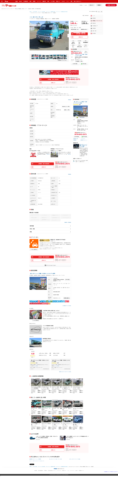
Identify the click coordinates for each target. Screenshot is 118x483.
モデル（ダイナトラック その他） (75, 459)
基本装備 (32, 225)
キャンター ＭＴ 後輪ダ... (57, 409)
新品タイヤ (58, 1)
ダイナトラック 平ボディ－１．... (46, 424)
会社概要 (35, 470)
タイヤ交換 (52, 1)
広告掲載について (81, 470)
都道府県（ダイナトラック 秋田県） (35, 459)
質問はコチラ (64, 470)
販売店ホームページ (84, 140)
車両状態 (94, 18)
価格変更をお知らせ (84, 29)
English (81, 5)
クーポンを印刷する (36, 320)
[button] (30, 384)
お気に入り (91, 5)
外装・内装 (32, 228)
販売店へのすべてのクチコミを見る (65, 371)
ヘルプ (86, 5)
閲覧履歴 (99, 5)
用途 (31, 231)
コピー (80, 123)
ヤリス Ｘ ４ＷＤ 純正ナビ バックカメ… (57, 387)
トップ (94, 15)
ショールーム (83, 138)
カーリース (39, 1)
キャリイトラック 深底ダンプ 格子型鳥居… (36, 387)
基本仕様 (94, 23)
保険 (71, 1)
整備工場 (44, 1)
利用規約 (45, 470)
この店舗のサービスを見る (66, 305)
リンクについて (59, 470)
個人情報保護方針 (40, 470)
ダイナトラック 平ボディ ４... (36, 409)
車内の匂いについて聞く (66, 106)
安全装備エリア (95, 25)
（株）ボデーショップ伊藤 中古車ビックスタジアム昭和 (42, 273)
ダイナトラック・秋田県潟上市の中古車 (61, 11)
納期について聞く (67, 109)
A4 (98, 11)
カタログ (63, 1)
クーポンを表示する (34, 249)
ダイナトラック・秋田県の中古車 (50, 11)
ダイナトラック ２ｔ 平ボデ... (46, 409)
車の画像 (94, 33)
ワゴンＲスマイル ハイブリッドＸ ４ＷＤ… (78, 387)
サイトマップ (72, 470)
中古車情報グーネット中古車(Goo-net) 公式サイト (111, 471)
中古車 (30, 11)
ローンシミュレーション (51, 265)
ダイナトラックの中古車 (41, 11)
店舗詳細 (74, 140)
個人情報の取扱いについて (51, 470)
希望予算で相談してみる (74, 29)
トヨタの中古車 (35, 11)
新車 (30, 1)
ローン (68, 1)
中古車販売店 (25, 1)
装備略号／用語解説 (67, 222)
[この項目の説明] (78, 77)
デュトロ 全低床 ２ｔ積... (35, 424)
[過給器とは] (54, 189)
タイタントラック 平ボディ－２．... (78, 409)
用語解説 (69, 99)
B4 (101, 11)
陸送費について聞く (80, 61)
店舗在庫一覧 (75, 138)
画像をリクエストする (62, 60)
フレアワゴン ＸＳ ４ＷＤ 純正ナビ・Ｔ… (67, 387)
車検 (48, 1)
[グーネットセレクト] (57, 382)
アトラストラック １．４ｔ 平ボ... (57, 424)
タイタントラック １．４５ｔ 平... (67, 424)
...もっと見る (36, 365)
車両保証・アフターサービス (97, 20)
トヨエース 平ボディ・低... (67, 409)
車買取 (34, 1)
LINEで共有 (84, 63)
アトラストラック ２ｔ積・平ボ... (78, 424)
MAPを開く (76, 63)
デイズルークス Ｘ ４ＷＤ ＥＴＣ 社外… (46, 387)
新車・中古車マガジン (77, 1)
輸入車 (20, 1)
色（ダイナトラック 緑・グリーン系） (55, 459)
